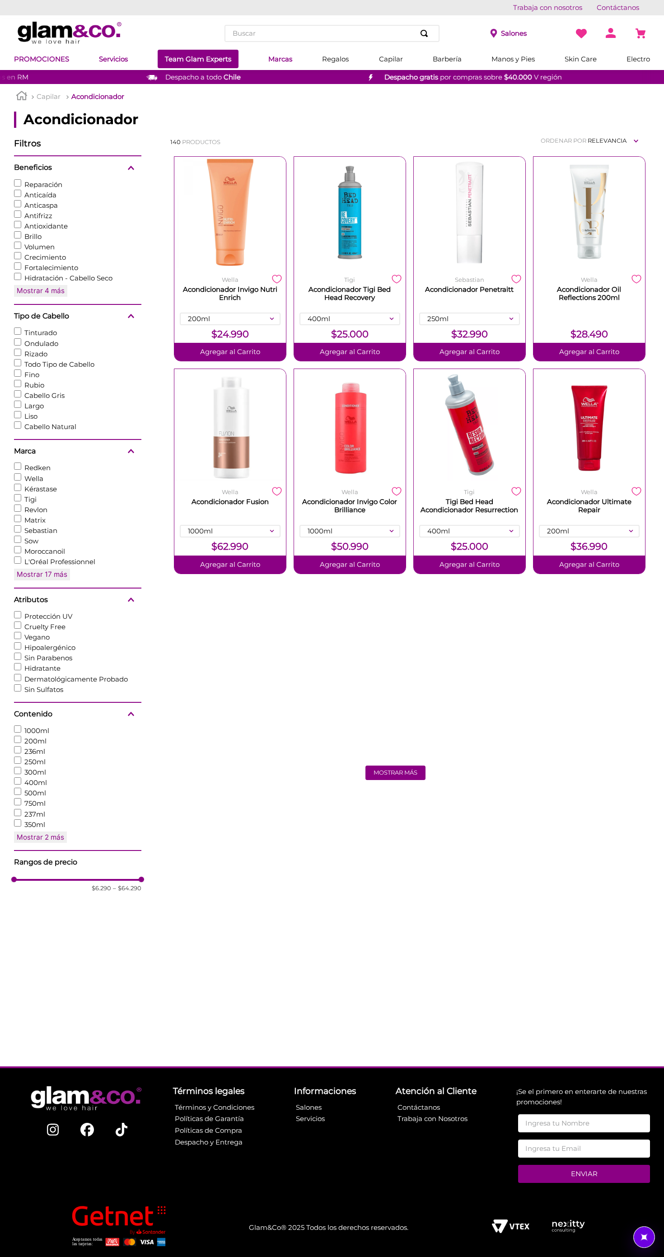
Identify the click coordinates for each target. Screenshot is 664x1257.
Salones (514, 33)
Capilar (49, 96)
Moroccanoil (44, 551)
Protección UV (48, 616)
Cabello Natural (50, 426)
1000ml (36, 730)
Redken (37, 467)
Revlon (35, 509)
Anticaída (40, 195)
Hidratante (42, 668)
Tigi (30, 499)
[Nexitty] (568, 1227)
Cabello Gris (44, 395)
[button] (77, 168)
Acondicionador (97, 96)
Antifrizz (38, 215)
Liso (30, 416)
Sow (31, 541)
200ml (35, 741)
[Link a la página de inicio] (21, 97)
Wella (33, 478)
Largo (34, 406)
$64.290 (127, 888)
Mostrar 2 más (40, 837)
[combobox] (331, 33)
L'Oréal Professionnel (59, 561)
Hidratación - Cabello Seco (68, 278)
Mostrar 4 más (41, 290)
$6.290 (101, 888)
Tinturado (40, 332)
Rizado (35, 354)
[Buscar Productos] (426, 33)
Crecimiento (45, 257)
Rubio (34, 385)
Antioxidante (46, 226)
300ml (35, 772)
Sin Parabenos (48, 658)
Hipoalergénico (49, 647)
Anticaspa (41, 205)
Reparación (43, 184)
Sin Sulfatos (43, 689)
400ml (35, 782)
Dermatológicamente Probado (76, 679)
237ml (34, 814)
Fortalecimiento (51, 267)
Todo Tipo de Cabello (59, 364)
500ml (35, 793)
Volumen (39, 247)
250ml (35, 761)
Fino (31, 374)
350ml (34, 824)
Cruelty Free (44, 626)
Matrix (35, 520)
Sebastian (40, 530)
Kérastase (40, 489)
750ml (35, 803)
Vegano (37, 637)
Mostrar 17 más (42, 574)
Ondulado (41, 343)
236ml (34, 751)
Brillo (33, 236)
